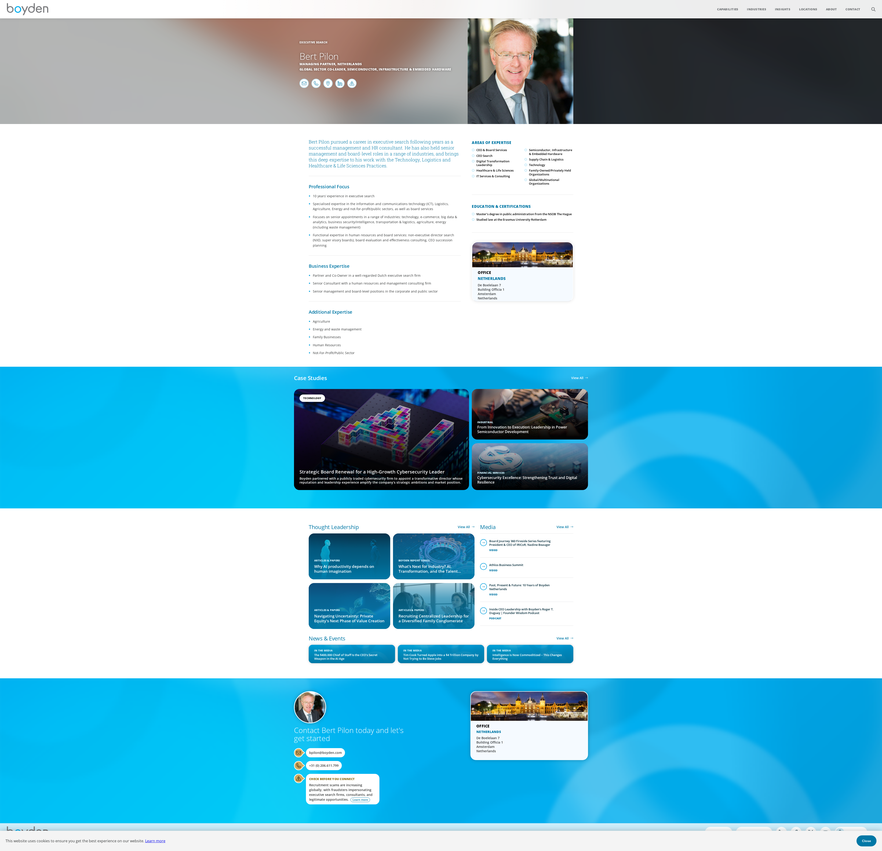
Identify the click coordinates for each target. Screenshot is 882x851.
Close (866, 841)
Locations (808, 9)
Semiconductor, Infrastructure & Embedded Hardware (399, 69)
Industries (756, 9)
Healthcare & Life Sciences (495, 170)
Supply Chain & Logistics (546, 159)
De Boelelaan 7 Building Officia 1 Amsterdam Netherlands (491, 291)
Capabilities (727, 9)
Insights (782, 9)
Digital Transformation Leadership (492, 163)
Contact (852, 9)
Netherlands (349, 64)
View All (577, 378)
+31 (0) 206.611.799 (324, 765)
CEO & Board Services (491, 150)
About (831, 9)
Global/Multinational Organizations (544, 182)
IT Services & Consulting (493, 176)
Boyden (27, 9)
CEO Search (484, 156)
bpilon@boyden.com (325, 752)
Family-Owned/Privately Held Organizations (550, 172)
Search (873, 9)
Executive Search (313, 42)
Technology (537, 165)
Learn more (155, 840)
